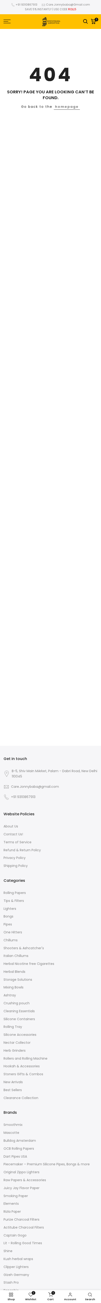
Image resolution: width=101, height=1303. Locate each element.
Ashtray (10, 995)
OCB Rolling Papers (19, 1148)
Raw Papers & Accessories (25, 1180)
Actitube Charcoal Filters (24, 1227)
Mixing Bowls (13, 987)
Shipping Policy (16, 866)
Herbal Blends (14, 972)
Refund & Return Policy (22, 850)
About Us (11, 826)
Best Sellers (13, 1090)
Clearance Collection (21, 1098)
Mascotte (11, 1133)
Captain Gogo (15, 1235)
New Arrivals (13, 1082)
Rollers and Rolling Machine (25, 1058)
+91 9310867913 (26, 5)
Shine (8, 1251)
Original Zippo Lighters (21, 1172)
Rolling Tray (13, 1027)
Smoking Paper (16, 1196)
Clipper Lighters (16, 1267)
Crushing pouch (17, 1003)
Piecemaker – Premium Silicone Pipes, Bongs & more (47, 1164)
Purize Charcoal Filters (21, 1219)
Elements (11, 1203)
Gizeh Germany (16, 1275)
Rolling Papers (15, 893)
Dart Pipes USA (15, 1156)
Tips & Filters (14, 901)
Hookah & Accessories (22, 1066)
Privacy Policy (15, 858)
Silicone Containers (19, 1019)
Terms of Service (17, 842)
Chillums (11, 940)
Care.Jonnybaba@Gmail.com (68, 5)
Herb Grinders (15, 1050)
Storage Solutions (18, 979)
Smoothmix (13, 1125)
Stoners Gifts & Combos (23, 1074)
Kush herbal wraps (18, 1259)
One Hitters (13, 932)
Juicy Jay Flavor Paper (21, 1188)
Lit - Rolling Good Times (23, 1243)
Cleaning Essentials (19, 1011)
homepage (67, 106)
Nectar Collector (17, 1042)
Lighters (10, 909)
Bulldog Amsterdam (20, 1140)
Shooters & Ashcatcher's (24, 948)
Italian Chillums (16, 956)
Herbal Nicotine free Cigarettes (29, 964)
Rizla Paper (12, 1211)
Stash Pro (11, 1282)
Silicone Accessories (20, 1035)
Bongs (8, 916)
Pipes (8, 924)
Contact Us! (13, 834)
